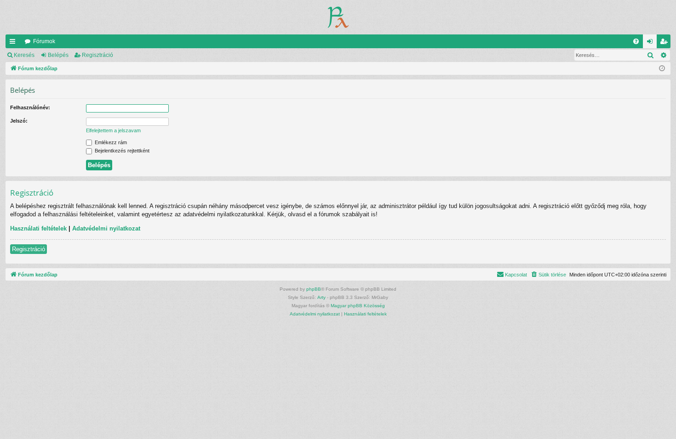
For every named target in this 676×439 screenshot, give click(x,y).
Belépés (58, 55)
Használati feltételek (38, 228)
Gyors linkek (14, 43)
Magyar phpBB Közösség (358, 305)
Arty (321, 297)
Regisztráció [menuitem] (665, 43)
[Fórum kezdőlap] (338, 17)
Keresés (24, 55)
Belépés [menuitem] (652, 43)
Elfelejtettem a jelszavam (113, 130)
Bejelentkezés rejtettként (121, 150)
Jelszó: (19, 121)
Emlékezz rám (110, 142)
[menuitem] (636, 41)
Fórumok (44, 41)
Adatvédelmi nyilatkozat (106, 228)
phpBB (313, 289)
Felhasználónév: (30, 107)
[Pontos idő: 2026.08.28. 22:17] (662, 68)
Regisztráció (97, 55)
